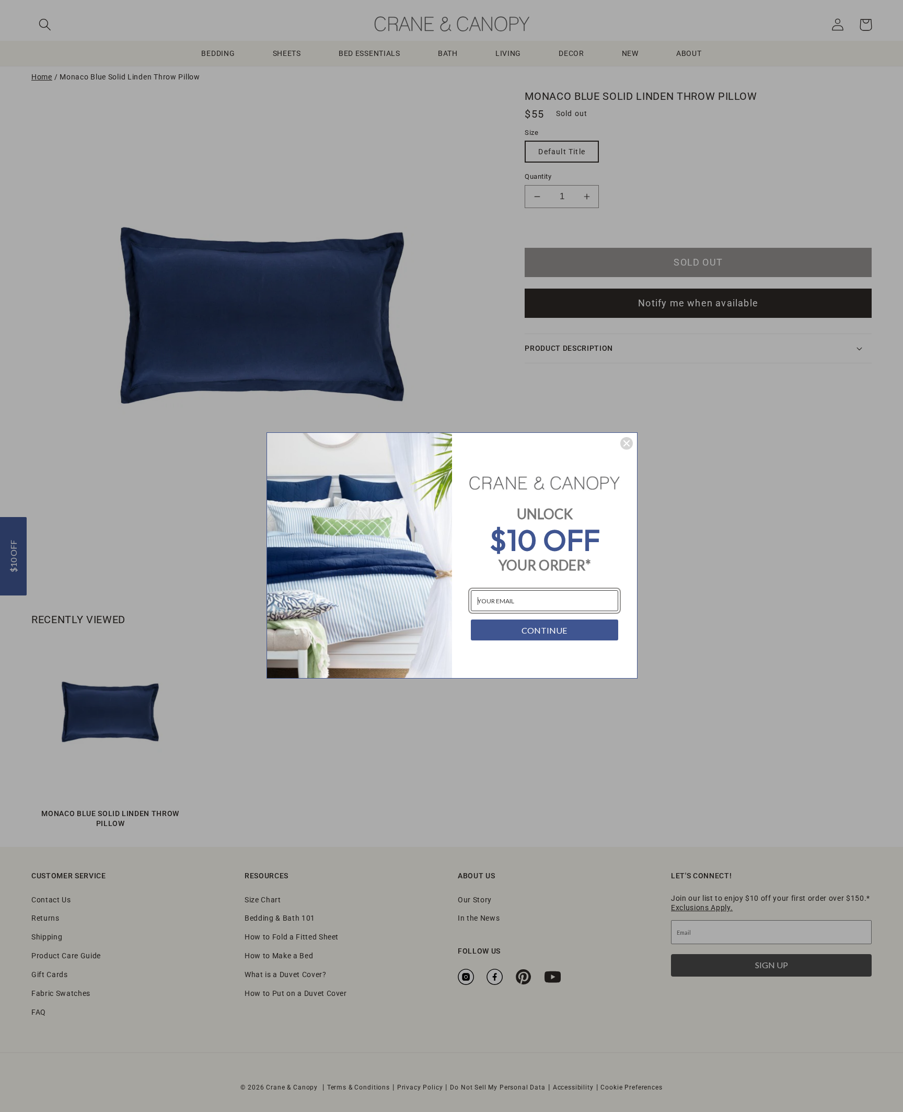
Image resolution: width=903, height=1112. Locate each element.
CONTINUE (544, 630)
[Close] (626, 443)
